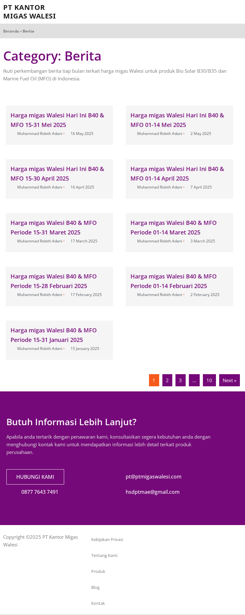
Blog (95, 587)
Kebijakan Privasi (107, 539)
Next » (229, 380)
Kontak (98, 603)
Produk (98, 571)
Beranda (11, 31)
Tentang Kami (104, 555)
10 (209, 380)
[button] (176, 12)
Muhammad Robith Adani (39, 133)
